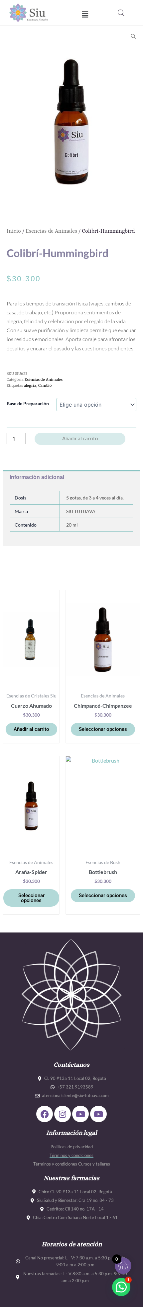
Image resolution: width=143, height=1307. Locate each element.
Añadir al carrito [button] (31, 729)
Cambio (45, 385)
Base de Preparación (28, 403)
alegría (30, 385)
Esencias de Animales (51, 231)
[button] (85, 14)
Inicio (14, 231)
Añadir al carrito (80, 438)
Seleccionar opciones (103, 729)
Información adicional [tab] (37, 477)
